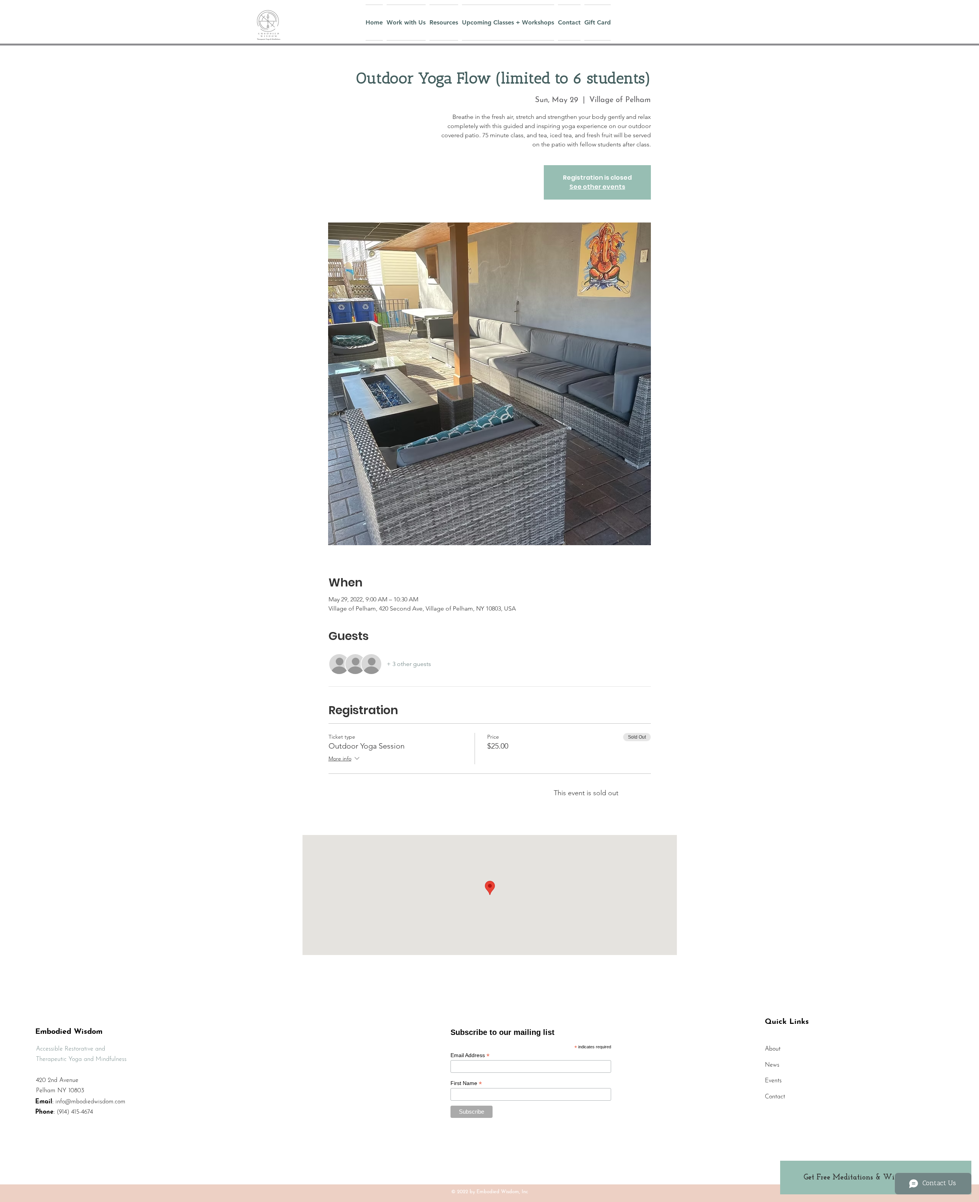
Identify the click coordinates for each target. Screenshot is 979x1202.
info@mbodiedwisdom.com (90, 1102)
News (772, 1065)
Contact (775, 1097)
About (773, 1049)
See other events (597, 186)
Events (773, 1081)
